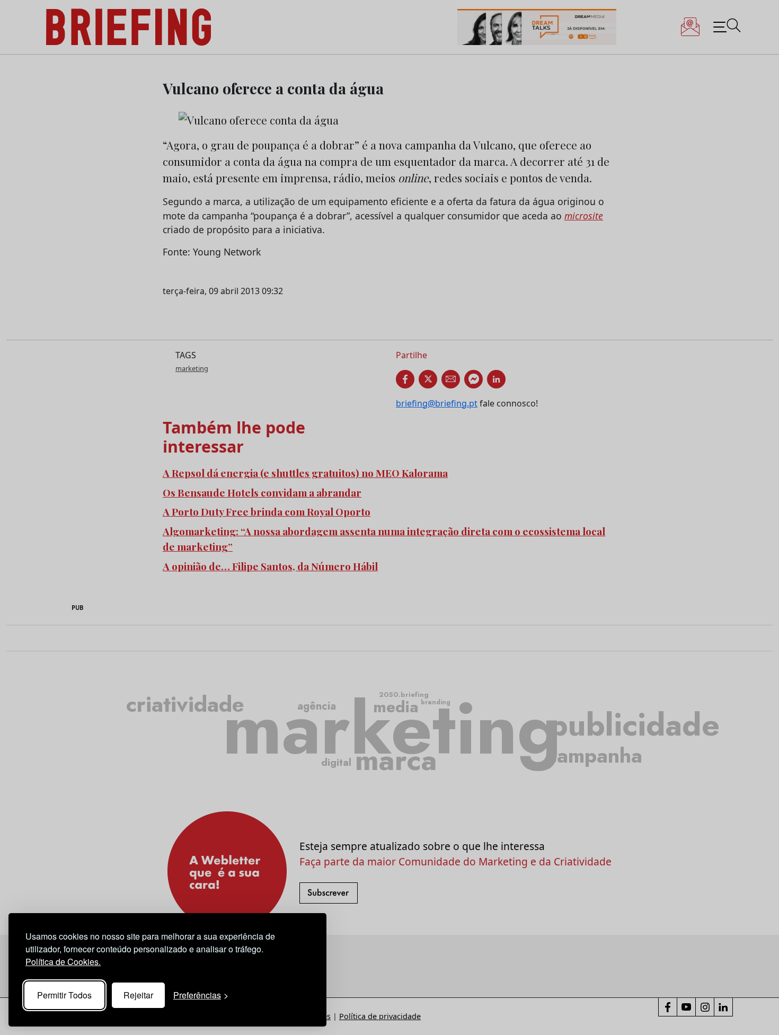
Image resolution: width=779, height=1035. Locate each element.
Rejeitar (138, 995)
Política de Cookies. (63, 962)
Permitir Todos (64, 995)
